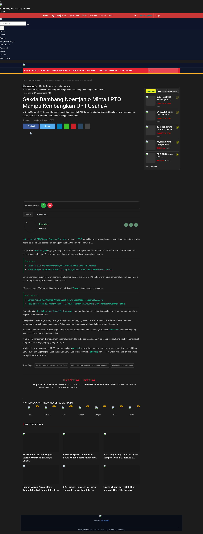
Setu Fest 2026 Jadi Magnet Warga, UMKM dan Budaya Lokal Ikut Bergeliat (61, 266)
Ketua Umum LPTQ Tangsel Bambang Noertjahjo (45, 239)
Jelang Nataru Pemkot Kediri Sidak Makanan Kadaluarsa (109, 384)
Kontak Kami (74, 16)
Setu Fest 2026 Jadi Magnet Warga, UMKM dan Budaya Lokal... (38, 457)
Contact (103, 16)
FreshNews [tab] (151, 91)
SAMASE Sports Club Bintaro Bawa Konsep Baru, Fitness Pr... (80, 456)
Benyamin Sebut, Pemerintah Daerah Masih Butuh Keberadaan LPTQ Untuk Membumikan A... (55, 386)
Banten (45, 70)
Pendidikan (78, 70)
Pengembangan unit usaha (122, 365)
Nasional (91, 70)
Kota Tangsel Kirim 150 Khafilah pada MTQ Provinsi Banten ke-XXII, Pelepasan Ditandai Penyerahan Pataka (76, 304)
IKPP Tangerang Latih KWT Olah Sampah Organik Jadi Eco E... (121, 456)
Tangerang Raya (61, 70)
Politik (103, 70)
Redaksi (93, 16)
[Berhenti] (50, 205)
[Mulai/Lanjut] (43, 205)
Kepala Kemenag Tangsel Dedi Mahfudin (54, 311)
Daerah (113, 70)
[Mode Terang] (135, 16)
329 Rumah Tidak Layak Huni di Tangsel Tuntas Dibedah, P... (80, 488)
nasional (76, 348)
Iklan (111, 16)
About (28, 214)
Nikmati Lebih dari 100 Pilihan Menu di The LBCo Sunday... (119, 488)
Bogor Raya (125, 70)
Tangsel (75, 288)
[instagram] (136, 225)
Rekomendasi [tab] (162, 91)
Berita (35, 70)
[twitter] (131, 225)
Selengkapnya (151, 167)
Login (157, 16)
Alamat (84, 16)
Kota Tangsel (41, 250)
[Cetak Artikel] (87, 126)
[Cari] (28, 24)
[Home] (28, 65)
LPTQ (79, 239)
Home (27, 70)
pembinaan (114, 329)
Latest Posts (41, 214)
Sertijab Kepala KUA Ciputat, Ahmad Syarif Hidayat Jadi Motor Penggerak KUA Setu (65, 300)
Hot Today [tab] (173, 91)
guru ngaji (93, 352)
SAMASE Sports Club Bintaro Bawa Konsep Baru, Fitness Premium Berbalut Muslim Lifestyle (69, 269)
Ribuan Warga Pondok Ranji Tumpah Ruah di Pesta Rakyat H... (41, 488)
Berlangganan (146, 16)
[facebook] (126, 225)
